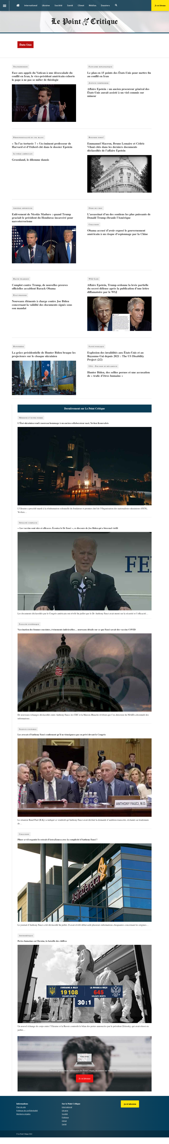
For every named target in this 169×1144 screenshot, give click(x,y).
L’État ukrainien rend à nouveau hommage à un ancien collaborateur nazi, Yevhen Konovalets (63, 423)
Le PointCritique (84, 22)
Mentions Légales (23, 1114)
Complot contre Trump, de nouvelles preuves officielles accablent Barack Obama (40, 286)
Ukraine (46, 5)
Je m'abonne (160, 5)
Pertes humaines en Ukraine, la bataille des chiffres (42, 941)
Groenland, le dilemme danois (30, 159)
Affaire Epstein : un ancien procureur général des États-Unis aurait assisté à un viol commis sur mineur (118, 92)
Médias (92, 5)
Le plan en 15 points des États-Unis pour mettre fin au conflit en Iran (119, 74)
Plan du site (21, 1107)
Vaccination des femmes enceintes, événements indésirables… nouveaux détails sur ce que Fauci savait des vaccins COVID (77, 629)
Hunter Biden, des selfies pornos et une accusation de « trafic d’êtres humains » (118, 374)
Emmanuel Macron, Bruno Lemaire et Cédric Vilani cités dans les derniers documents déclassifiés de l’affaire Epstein (116, 147)
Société (58, 5)
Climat (81, 5)
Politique (65, 1117)
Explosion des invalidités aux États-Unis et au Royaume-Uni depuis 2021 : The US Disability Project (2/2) (115, 356)
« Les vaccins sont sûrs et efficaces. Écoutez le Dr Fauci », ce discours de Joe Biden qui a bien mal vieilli (68, 528)
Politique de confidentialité (27, 1110)
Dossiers (105, 5)
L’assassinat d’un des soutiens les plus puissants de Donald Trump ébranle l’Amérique (119, 216)
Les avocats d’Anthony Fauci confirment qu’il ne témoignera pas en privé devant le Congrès (62, 734)
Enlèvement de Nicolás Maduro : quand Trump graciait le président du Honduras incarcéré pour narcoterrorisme (42, 217)
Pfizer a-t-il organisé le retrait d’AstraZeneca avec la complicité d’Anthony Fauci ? (57, 839)
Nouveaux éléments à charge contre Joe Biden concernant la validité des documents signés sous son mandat (42, 304)
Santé (70, 5)
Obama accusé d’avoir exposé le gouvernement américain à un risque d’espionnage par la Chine (117, 232)
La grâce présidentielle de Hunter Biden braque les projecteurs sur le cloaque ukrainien (44, 354)
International (30, 5)
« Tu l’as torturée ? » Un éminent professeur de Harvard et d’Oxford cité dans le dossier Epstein (42, 145)
